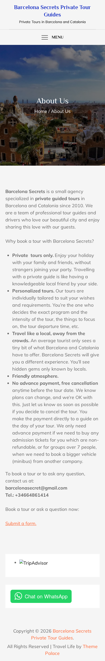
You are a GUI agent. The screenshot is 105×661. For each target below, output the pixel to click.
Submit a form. (20, 523)
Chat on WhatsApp (46, 596)
